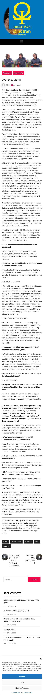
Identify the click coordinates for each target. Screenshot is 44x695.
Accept (22, 676)
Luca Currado (16, 541)
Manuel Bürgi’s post (28, 203)
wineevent (6, 546)
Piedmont (6, 73)
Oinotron (22, 31)
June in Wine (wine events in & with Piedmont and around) (14, 560)
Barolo (5, 541)
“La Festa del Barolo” (30, 497)
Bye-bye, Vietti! (10, 629)
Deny (22, 682)
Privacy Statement (26, 692)
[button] (41, 659)
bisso (8, 85)
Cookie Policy (16, 692)
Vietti (37, 541)
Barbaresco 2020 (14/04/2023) (16, 611)
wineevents (18, 73)
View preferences (22, 688)
